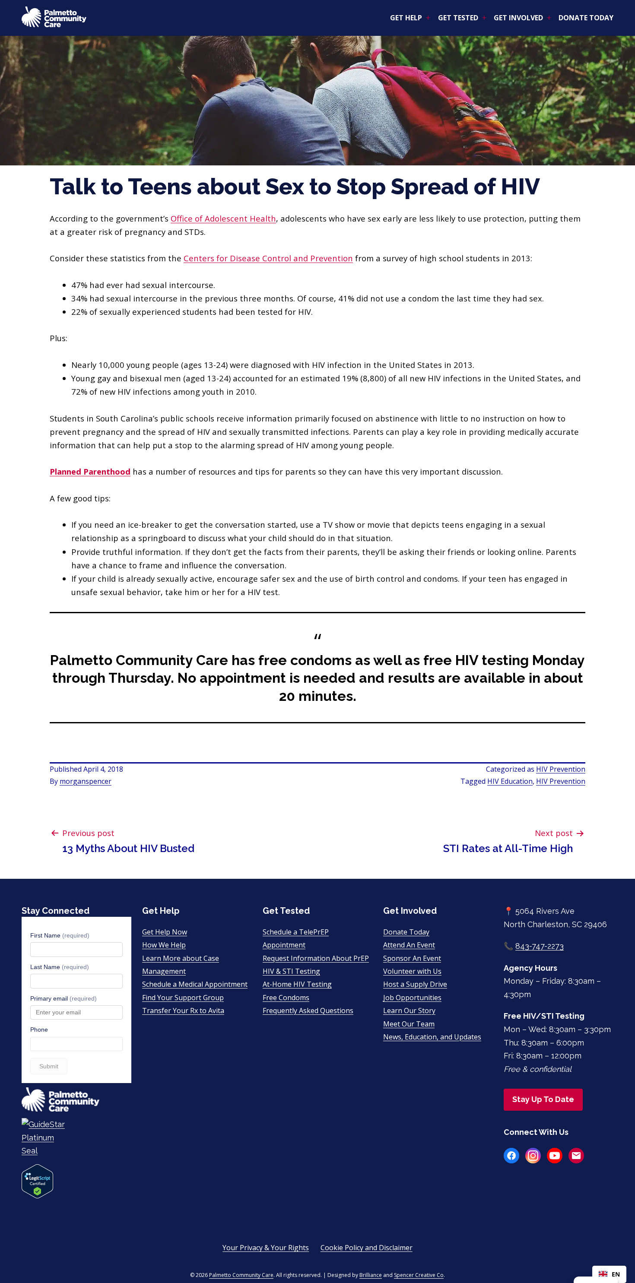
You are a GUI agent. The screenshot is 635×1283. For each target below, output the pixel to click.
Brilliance (370, 1275)
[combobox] (609, 1274)
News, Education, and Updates (432, 1037)
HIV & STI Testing (291, 971)
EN (616, 1274)
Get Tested (458, 17)
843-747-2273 (539, 945)
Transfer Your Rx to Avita (183, 1010)
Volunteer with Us (412, 971)
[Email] (576, 1155)
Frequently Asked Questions (308, 1010)
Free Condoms (286, 997)
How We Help (164, 945)
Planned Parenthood (90, 471)
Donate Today (586, 17)
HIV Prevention (560, 769)
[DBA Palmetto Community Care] (76, 1138)
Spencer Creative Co (419, 1275)
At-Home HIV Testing (297, 984)
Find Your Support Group (183, 997)
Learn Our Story (409, 1010)
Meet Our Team (409, 1024)
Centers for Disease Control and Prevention (268, 258)
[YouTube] (554, 1155)
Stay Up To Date (543, 1099)
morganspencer (85, 781)
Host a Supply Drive (415, 984)
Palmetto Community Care (241, 1275)
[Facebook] (511, 1155)
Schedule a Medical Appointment (195, 984)
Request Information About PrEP (316, 958)
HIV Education (510, 781)
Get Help (406, 17)
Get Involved (518, 17)
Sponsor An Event (412, 958)
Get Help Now (164, 932)
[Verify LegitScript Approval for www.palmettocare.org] (37, 1180)
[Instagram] (533, 1155)
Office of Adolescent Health (223, 218)
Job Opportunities (412, 997)
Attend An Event (409, 945)
